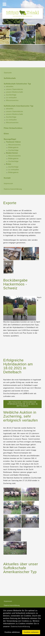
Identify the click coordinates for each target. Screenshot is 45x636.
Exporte (9, 203)
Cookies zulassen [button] (31, 632)
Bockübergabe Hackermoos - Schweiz (15, 284)
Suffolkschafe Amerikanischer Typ (18, 106)
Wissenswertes (12, 100)
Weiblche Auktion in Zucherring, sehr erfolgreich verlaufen (20, 416)
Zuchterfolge (11, 95)
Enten (8, 164)
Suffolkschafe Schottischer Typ (17, 84)
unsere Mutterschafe (14, 92)
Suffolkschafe (10, 78)
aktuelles (9, 86)
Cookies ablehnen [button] (12, 632)
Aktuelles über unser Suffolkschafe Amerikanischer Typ (20, 568)
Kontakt (7, 178)
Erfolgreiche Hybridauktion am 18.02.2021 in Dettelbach (18, 366)
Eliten (6, 134)
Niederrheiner (12, 153)
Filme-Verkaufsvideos (13, 128)
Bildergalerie (13, 147)
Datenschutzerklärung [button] (20, 626)
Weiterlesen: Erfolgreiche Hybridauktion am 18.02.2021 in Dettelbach (23, 404)
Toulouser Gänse (13, 142)
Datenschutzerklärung (13, 189)
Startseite (8, 73)
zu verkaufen (11, 97)
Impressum (8, 183)
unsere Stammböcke (14, 89)
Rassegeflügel (10, 139)
